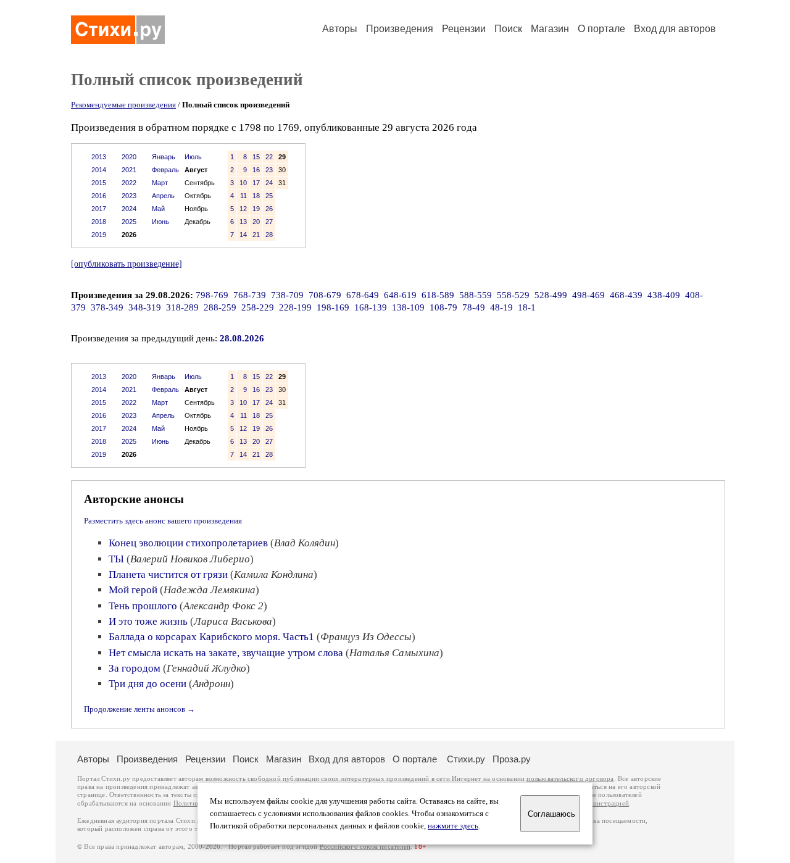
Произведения (399, 28)
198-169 (333, 307)
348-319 (144, 307)
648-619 (400, 295)
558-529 (513, 295)
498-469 (588, 295)
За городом (134, 668)
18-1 (527, 307)
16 (256, 169)
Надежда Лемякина (210, 590)
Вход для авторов (675, 28)
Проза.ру (512, 759)
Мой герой (133, 590)
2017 (98, 208)
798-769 (212, 295)
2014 (98, 169)
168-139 (370, 307)
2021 (129, 169)
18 (256, 195)
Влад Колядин (304, 543)
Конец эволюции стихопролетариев (188, 543)
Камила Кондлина (274, 574)
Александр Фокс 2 (223, 606)
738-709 (287, 295)
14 (243, 234)
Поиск (508, 28)
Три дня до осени (147, 684)
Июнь (160, 221)
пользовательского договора (569, 778)
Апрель (163, 195)
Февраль (165, 169)
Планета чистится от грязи (168, 574)
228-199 (295, 307)
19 (256, 208)
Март (160, 182)
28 (269, 234)
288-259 (220, 307)
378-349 (107, 307)
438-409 (663, 295)
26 (269, 208)
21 (256, 234)
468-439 (626, 295)
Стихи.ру (466, 759)
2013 (98, 157)
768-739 (249, 295)
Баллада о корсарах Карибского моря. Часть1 (211, 637)
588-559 (475, 295)
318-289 (182, 307)
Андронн (211, 684)
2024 (129, 208)
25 (269, 195)
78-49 (473, 307)
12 (243, 208)
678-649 (362, 295)
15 (256, 157)
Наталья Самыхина (394, 653)
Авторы (339, 28)
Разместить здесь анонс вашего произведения (163, 520)
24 (269, 182)
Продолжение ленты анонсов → (139, 709)
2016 (98, 195)
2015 (98, 182)
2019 (98, 234)
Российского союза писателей (365, 846)
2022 (129, 182)
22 (269, 157)
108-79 (443, 307)
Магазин (550, 28)
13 (243, 221)
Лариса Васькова (233, 621)
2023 (129, 195)
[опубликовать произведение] (126, 264)
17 (256, 182)
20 (256, 221)
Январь (163, 157)
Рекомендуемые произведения (123, 104)
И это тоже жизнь (148, 621)
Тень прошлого (143, 606)
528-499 (550, 295)
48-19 (501, 307)
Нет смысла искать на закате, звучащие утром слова (226, 653)
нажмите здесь (453, 826)
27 (269, 221)
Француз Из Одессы (366, 637)
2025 (129, 221)
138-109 (408, 307)
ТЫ (116, 559)
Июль (193, 157)
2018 (98, 221)
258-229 (257, 307)
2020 (129, 157)
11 (243, 195)
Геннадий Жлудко (206, 668)
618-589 (438, 295)
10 (243, 182)
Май (158, 208)
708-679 (325, 295)
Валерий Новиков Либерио (190, 559)
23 (269, 169)
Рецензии (464, 28)
